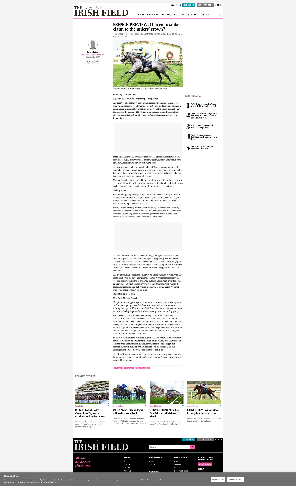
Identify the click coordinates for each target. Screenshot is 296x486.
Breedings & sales (181, 471)
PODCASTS (204, 15)
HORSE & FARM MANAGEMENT (186, 15)
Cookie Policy (53, 482)
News (125, 461)
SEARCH (174, 5)
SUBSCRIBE (189, 5)
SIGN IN (218, 5)
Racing (85, 55)
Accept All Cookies (235, 479)
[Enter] (192, 447)
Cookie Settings (218, 479)
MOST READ (191, 96)
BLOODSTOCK (152, 15)
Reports (177, 468)
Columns (127, 468)
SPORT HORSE (166, 15)
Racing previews (96, 55)
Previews (127, 471)
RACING (141, 15)
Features (127, 464)
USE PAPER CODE (205, 5)
